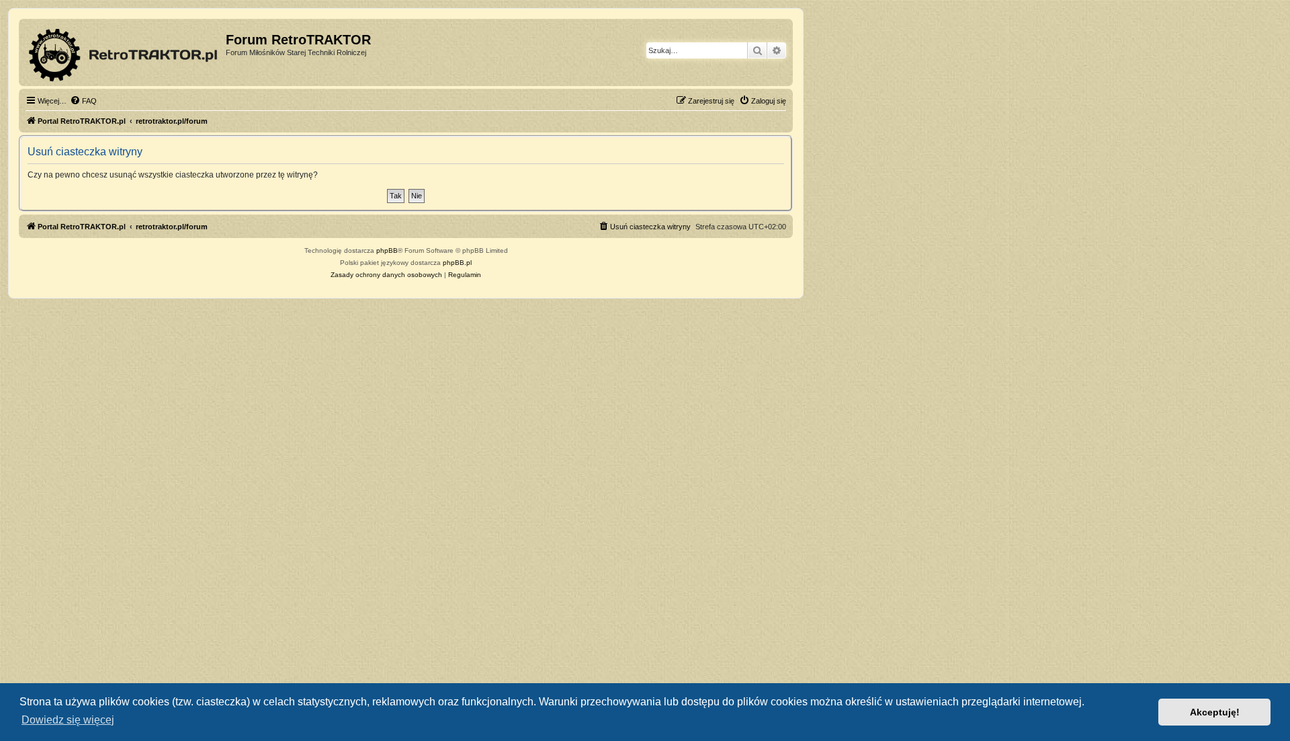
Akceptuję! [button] (1215, 712)
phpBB (387, 250)
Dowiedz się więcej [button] (68, 720)
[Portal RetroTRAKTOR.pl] (124, 52)
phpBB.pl (457, 262)
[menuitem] (83, 101)
